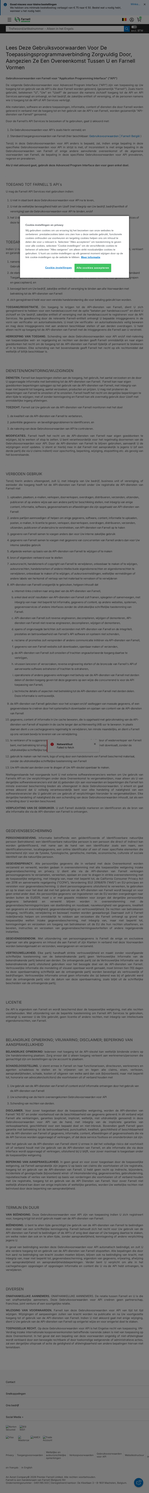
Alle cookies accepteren (92, 267)
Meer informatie (90, 257)
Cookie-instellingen (58, 267)
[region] (74, 247)
